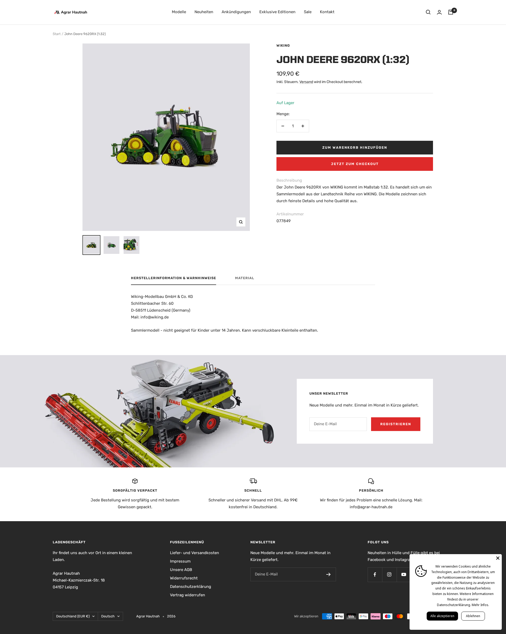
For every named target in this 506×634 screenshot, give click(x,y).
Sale (308, 11)
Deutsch (108, 616)
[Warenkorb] (450, 12)
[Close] (497, 558)
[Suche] (428, 12)
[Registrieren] (328, 574)
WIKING (283, 45)
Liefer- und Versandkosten (194, 552)
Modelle (179, 11)
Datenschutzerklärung (190, 586)
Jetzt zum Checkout (355, 164)
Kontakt (327, 11)
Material (244, 278)
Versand (306, 82)
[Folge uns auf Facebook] (375, 574)
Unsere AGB (181, 569)
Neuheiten (203, 11)
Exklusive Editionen (277, 11)
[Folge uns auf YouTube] (404, 574)
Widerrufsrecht (184, 578)
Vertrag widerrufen (187, 595)
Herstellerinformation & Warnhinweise (173, 278)
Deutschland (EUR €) (73, 616)
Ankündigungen (236, 11)
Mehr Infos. (480, 605)
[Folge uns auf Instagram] (389, 574)
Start (57, 34)
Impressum (180, 561)
